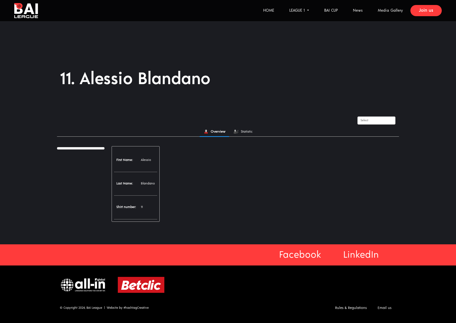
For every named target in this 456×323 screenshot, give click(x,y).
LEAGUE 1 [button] (297, 10)
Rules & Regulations (351, 308)
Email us (384, 308)
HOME (268, 10)
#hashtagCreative (136, 307)
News (358, 10)
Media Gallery (390, 10)
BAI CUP (331, 10)
